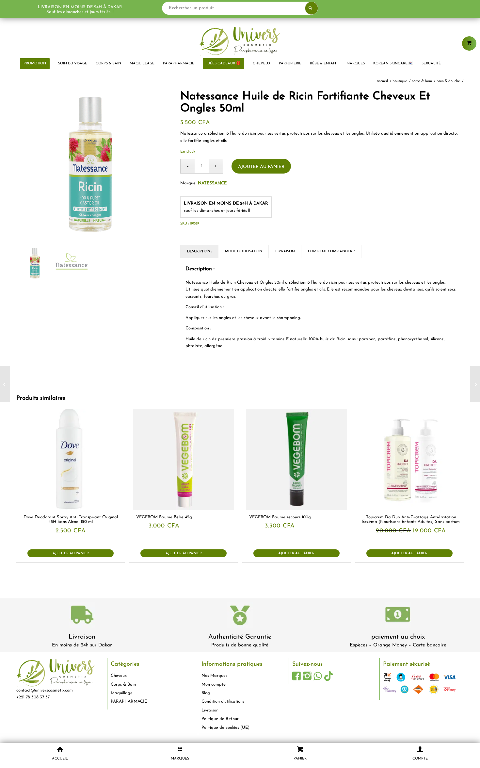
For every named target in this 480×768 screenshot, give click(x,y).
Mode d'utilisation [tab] (243, 251)
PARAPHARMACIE (129, 701)
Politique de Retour (220, 719)
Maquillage (122, 693)
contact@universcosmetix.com (44, 690)
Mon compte (213, 684)
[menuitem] (35, 64)
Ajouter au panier (261, 166)
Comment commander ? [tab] (331, 251)
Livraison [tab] (285, 251)
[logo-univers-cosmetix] (240, 41)
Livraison (82, 637)
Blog (205, 693)
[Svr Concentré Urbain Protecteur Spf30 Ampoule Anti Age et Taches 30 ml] (5, 384)
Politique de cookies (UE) (225, 728)
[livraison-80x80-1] (82, 616)
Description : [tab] (199, 251)
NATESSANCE (212, 183)
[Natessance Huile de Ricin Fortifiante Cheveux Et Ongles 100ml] (475, 384)
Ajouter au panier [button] (71, 553)
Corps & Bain (123, 684)
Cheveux (119, 676)
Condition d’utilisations (222, 701)
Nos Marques (214, 676)
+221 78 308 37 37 (33, 697)
